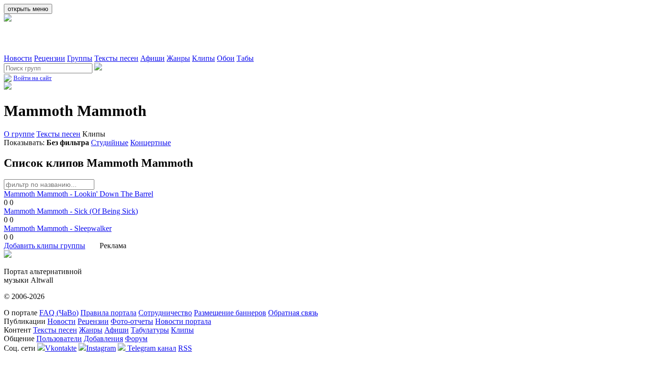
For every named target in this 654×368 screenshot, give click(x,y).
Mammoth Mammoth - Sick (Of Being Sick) (71, 211)
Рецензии (49, 58)
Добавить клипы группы (44, 246)
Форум (136, 338)
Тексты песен (116, 58)
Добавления (103, 338)
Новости (18, 58)
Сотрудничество (165, 313)
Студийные (109, 142)
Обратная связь (293, 313)
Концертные (150, 142)
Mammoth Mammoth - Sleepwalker (58, 228)
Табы (245, 58)
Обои (226, 58)
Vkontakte (61, 348)
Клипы (203, 58)
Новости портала (183, 321)
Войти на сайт (32, 77)
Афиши (152, 58)
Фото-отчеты (132, 321)
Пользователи (59, 338)
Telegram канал (150, 348)
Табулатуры (150, 330)
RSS (185, 348)
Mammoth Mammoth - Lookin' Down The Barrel (78, 194)
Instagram (101, 348)
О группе (19, 134)
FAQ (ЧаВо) (59, 313)
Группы (79, 58)
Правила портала (108, 313)
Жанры (178, 58)
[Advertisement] (116, 37)
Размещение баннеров (230, 313)
